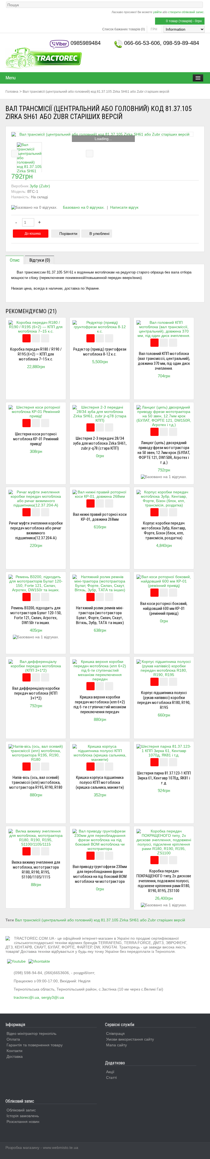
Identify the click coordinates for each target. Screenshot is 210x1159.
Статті (111, 1077)
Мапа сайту (116, 1045)
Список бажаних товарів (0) (123, 29)
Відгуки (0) (39, 260)
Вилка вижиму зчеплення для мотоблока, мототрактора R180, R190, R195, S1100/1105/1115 (36, 870)
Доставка (15, 1056)
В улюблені (99, 233)
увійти (157, 12)
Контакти (14, 1051)
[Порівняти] (36, 338)
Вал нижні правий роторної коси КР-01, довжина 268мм (100, 517)
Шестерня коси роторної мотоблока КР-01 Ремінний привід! (36, 439)
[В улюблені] (45, 338)
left (15, 153)
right (89, 153)
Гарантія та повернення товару (35, 1045)
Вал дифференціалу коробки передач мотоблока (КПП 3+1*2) (36, 693)
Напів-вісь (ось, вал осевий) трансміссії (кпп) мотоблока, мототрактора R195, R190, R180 (35, 782)
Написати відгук (124, 207)
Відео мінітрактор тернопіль (31, 1033)
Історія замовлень (23, 1116)
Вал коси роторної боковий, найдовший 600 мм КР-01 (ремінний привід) (163, 608)
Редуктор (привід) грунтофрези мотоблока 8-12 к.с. (99, 352)
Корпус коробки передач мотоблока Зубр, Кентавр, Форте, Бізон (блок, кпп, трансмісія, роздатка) (164, 530)
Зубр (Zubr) (40, 186)
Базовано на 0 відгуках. (84, 207)
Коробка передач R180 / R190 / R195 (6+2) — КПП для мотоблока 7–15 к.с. (36, 354)
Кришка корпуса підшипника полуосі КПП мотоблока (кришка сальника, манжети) (100, 782)
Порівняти (68, 233)
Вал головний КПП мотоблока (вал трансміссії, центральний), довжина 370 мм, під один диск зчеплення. (164, 361)
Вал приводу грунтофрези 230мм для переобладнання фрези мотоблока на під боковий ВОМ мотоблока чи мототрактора (100, 874)
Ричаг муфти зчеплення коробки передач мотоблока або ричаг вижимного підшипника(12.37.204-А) (36, 530)
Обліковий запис (21, 1110)
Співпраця (115, 1033)
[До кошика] (26, 338)
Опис (15, 260)
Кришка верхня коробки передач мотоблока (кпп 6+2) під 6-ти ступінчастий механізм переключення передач (100, 704)
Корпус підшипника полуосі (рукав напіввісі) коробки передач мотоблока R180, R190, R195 (163, 700)
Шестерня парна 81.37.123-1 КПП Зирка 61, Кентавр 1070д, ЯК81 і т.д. (164, 778)
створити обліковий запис (186, 12)
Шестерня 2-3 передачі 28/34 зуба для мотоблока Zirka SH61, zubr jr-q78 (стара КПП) (100, 443)
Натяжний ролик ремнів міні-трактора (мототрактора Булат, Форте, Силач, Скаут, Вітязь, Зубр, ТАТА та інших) (100, 615)
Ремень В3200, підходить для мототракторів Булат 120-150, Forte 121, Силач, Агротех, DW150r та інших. (36, 615)
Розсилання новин (23, 1121)
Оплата (13, 1039)
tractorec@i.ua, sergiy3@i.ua (39, 997)
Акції (110, 1072)
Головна (11, 92)
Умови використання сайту (130, 1039)
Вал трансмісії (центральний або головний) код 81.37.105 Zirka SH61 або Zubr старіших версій (96, 92)
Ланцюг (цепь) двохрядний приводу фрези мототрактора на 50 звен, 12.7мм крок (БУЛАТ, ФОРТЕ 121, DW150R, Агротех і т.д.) (164, 452)
